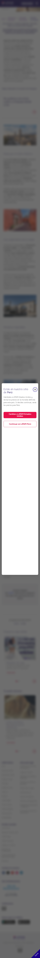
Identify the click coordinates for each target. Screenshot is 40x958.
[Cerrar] (35, 389)
